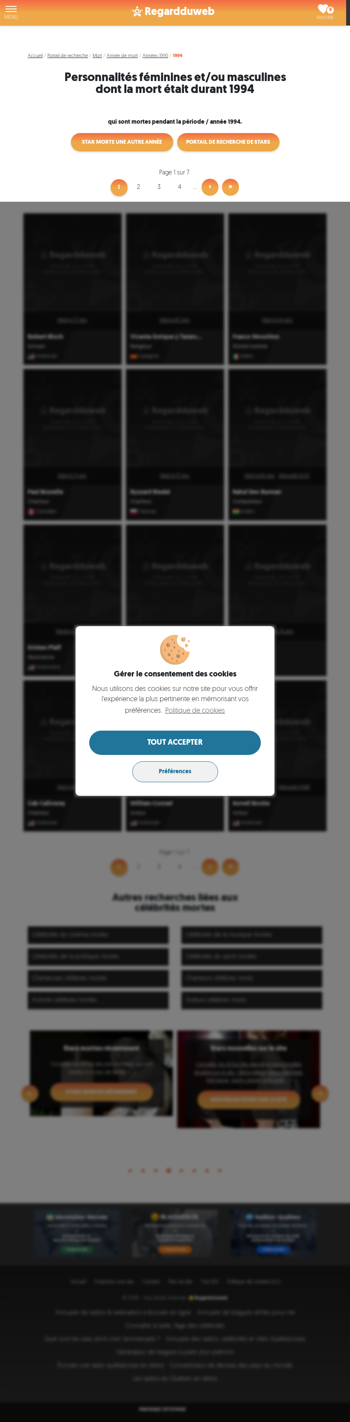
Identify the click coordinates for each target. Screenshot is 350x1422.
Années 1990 (155, 56)
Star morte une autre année (122, 142)
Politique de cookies (195, 711)
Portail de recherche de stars (228, 142)
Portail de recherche (67, 56)
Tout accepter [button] (175, 743)
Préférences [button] (175, 772)
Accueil (35, 56)
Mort (97, 56)
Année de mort (122, 56)
